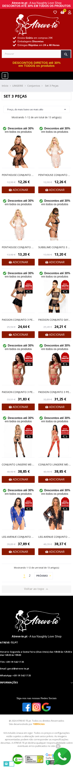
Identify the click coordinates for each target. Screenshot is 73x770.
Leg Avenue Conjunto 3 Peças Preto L (54, 536)
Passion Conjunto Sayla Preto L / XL (54, 319)
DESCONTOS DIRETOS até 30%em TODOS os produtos (37, 64)
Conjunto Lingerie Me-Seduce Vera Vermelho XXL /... (54, 464)
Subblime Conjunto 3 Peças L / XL (54, 247)
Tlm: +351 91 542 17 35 (12, 661)
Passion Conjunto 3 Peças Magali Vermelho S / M (54, 392)
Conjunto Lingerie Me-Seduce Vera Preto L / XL (18, 464)
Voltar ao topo (36, 589)
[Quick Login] (69, 12)
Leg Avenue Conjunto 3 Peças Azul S (18, 536)
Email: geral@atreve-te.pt (14, 668)
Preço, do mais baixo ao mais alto (25, 109)
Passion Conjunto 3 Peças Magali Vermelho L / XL (18, 392)
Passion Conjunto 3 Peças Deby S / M (18, 319)
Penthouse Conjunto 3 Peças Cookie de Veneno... (18, 175)
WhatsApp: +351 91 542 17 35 (15, 675)
